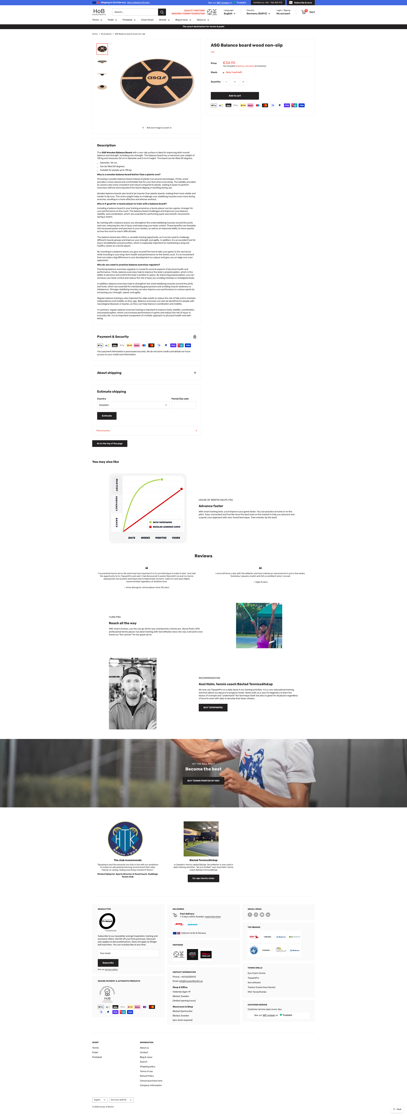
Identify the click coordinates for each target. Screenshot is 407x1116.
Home (95, 34)
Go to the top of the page (110, 443)
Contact (144, 1052)
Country (101, 398)
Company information (151, 1085)
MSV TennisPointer (257, 992)
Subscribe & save (303, 2)
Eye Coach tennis (256, 973)
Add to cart (235, 95)
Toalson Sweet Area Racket (261, 987)
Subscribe (108, 962)
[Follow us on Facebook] (250, 914)
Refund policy (103, 430)
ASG (212, 52)
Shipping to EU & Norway (125, 2)
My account (283, 13)
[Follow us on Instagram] (256, 914)
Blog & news (181, 19)
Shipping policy (147, 1066)
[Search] (162, 12)
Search (143, 1061)
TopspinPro (253, 978)
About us (201, 19)
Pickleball (127, 19)
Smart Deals (147, 19)
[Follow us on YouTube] (262, 914)
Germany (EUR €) (118, 1100)
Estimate (107, 415)
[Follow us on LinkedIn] (268, 914)
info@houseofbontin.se (191, 981)
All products (106, 34)
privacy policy (111, 969)
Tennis (95, 19)
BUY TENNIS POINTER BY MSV (203, 780)
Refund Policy (147, 1076)
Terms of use (146, 1071)
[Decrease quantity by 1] (226, 81)
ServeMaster (254, 982)
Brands (162, 19)
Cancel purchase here (151, 1080)
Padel (111, 19)
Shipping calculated (244, 66)
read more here (213, 916)
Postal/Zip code (180, 398)
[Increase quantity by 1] (243, 81)
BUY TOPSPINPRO (213, 707)
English (97, 1100)
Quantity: (216, 81)
